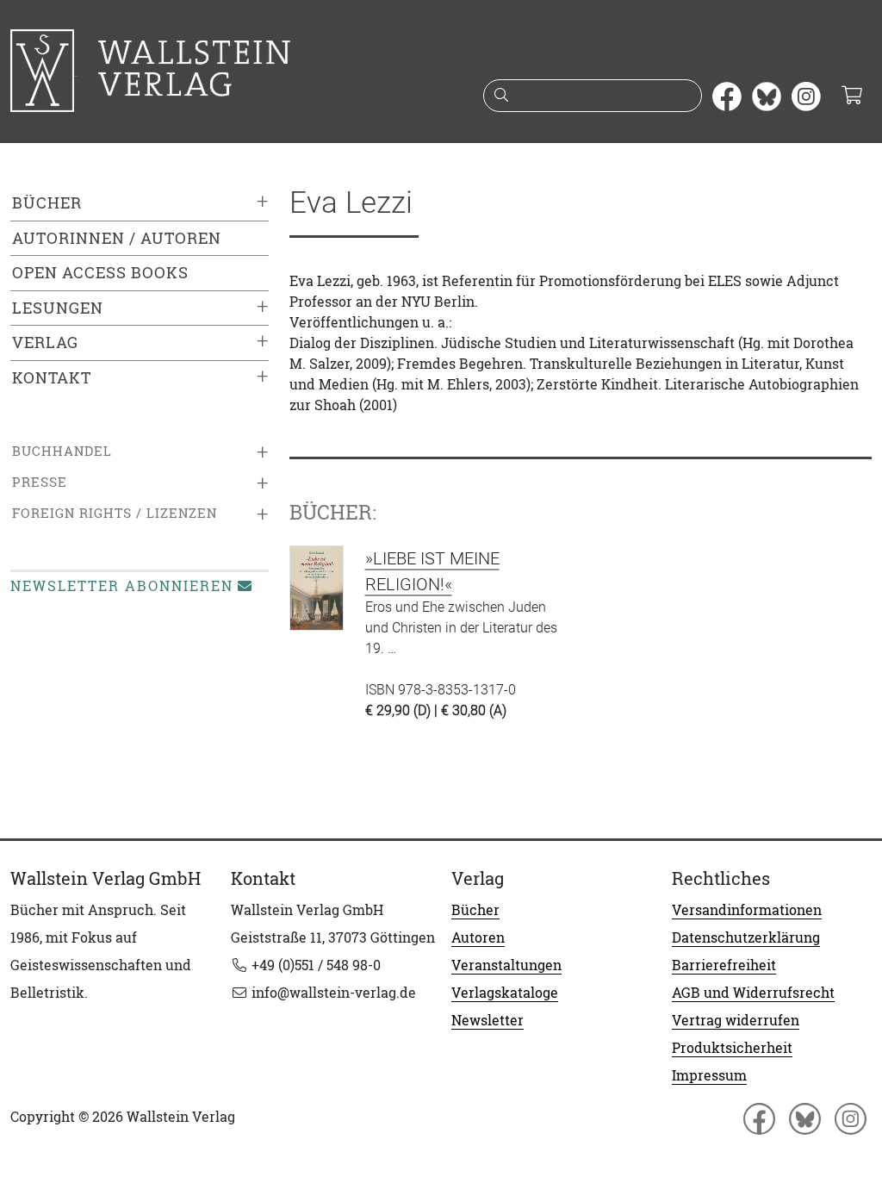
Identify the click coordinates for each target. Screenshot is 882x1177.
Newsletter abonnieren (121, 585)
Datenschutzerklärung (746, 937)
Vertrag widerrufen (735, 1020)
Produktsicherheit (732, 1047)
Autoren (478, 937)
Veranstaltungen (506, 965)
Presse (39, 482)
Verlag (45, 342)
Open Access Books (100, 272)
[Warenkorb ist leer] (851, 96)
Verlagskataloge (504, 992)
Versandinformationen (747, 909)
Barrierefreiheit (724, 965)
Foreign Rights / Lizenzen (114, 513)
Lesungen (57, 308)
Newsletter (487, 1020)
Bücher (47, 203)
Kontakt (51, 378)
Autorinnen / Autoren (116, 238)
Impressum (709, 1075)
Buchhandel (62, 451)
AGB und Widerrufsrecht (753, 992)
